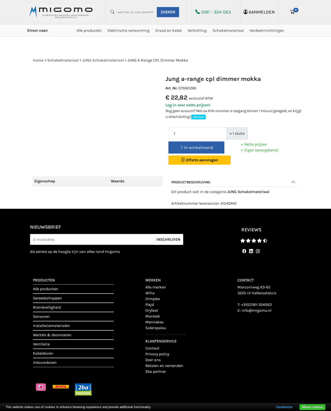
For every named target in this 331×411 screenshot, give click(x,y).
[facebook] (243, 251)
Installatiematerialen (51, 325)
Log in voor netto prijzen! (188, 105)
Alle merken (155, 287)
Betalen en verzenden (164, 365)
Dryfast (151, 310)
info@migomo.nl (256, 310)
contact (152, 348)
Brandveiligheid (47, 307)
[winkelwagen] (292, 12)
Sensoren (41, 316)
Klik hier (198, 117)
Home (38, 60)
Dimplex (152, 298)
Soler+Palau (155, 328)
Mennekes (154, 322)
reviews (251, 230)
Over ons (153, 359)
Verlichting (197, 30)
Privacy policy (157, 354)
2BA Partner (155, 371)
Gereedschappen (47, 298)
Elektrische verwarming (129, 30)
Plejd (149, 304)
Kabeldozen (43, 353)
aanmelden (262, 12)
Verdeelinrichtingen (267, 30)
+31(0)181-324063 (256, 304)
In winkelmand (198, 147)
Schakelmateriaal (228, 30)
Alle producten (89, 30)
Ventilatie (41, 344)
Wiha (150, 293)
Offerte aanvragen (201, 160)
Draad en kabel (168, 30)
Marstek (152, 316)
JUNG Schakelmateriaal (248, 191)
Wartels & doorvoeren (52, 335)
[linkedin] (250, 251)
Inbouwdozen (45, 362)
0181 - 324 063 (216, 12)
